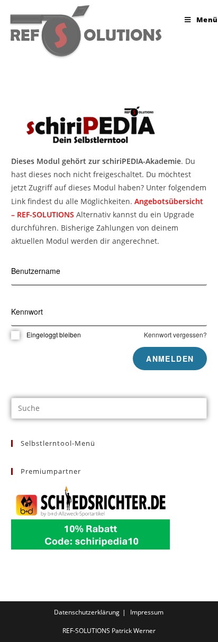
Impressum (147, 612)
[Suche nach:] (109, 407)
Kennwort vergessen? (175, 334)
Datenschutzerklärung (87, 612)
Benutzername (35, 270)
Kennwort (27, 311)
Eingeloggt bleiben (53, 334)
